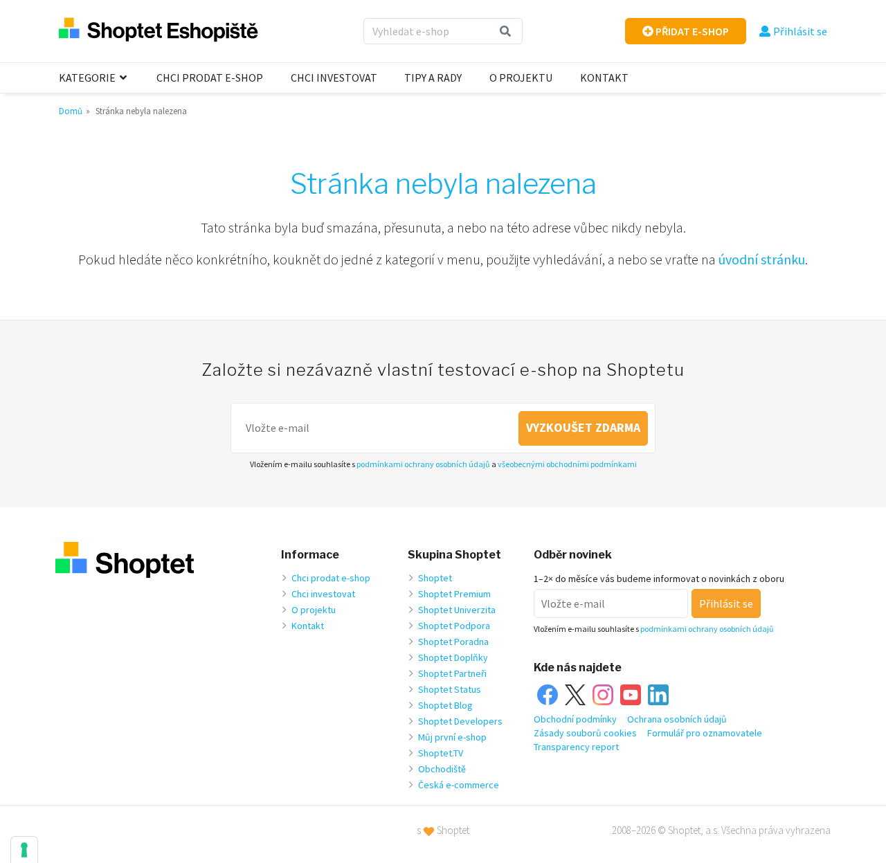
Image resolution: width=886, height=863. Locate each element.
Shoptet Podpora (454, 625)
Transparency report (576, 747)
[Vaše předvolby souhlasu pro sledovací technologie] (24, 850)
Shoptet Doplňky (453, 657)
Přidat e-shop (691, 31)
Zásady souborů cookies (585, 733)
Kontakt (604, 77)
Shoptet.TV (440, 753)
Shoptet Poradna (453, 641)
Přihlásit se (800, 31)
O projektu (520, 77)
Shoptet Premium (454, 594)
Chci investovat (334, 77)
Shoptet (435, 578)
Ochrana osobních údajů (677, 719)
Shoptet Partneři (452, 673)
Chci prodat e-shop (209, 77)
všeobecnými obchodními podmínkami (567, 464)
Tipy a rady (433, 77)
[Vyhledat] (506, 31)
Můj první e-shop (452, 737)
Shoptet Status (449, 689)
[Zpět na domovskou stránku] (158, 30)
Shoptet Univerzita (457, 609)
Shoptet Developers (460, 721)
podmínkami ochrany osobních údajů (423, 464)
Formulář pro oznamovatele (704, 733)
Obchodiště (442, 769)
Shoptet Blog (445, 705)
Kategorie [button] (88, 77)
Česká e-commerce (458, 785)
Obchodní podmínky (575, 719)
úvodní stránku (761, 259)
